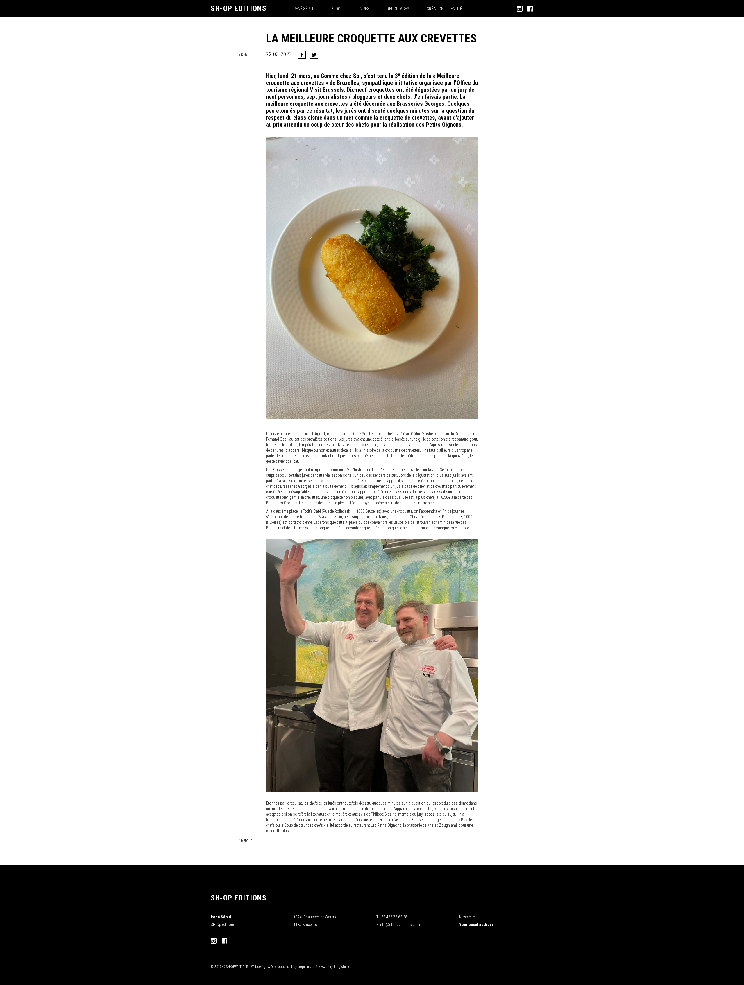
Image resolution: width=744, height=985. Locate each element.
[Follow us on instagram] (520, 9)
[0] (314, 55)
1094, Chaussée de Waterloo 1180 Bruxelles (317, 921)
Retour (246, 55)
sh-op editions (239, 898)
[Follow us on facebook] (530, 9)
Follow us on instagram (214, 941)
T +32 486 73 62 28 (391, 917)
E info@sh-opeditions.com (398, 924)
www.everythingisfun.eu (335, 967)
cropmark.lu (306, 967)
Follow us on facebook (224, 941)
